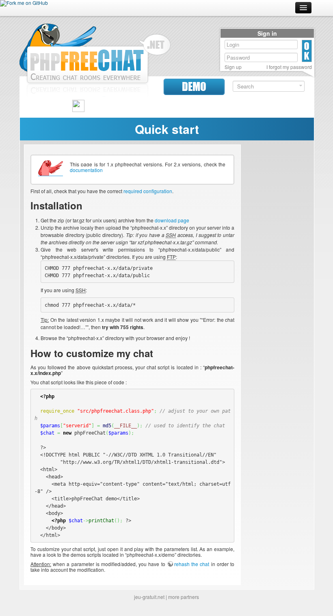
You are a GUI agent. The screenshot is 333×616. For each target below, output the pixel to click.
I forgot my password (289, 67)
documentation (86, 169)
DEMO (194, 86)
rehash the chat (191, 563)
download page (172, 220)
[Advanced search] (301, 86)
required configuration (147, 190)
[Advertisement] (277, 266)
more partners (183, 596)
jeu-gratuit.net (149, 596)
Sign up (233, 67)
